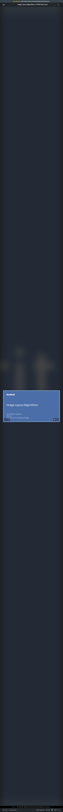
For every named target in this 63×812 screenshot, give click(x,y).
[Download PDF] (60, 810)
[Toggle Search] (58, 5)
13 (57, 810)
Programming (42, 810)
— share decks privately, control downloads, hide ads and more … (31, 1)
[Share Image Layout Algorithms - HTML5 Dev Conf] (52, 810)
